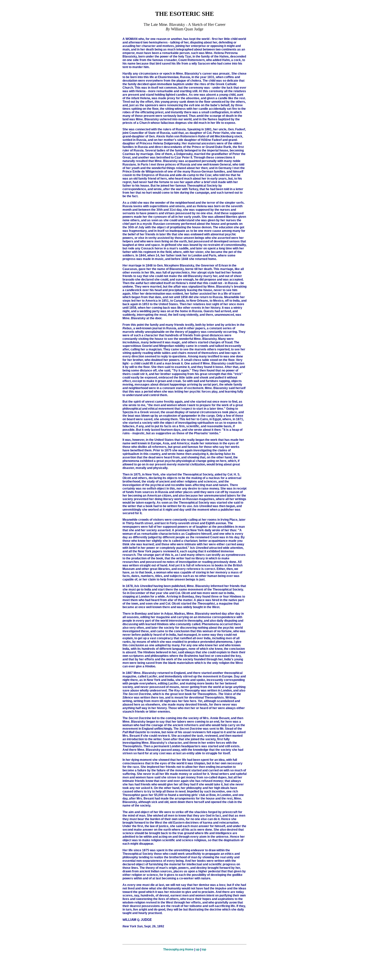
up (197, 949)
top (204, 949)
